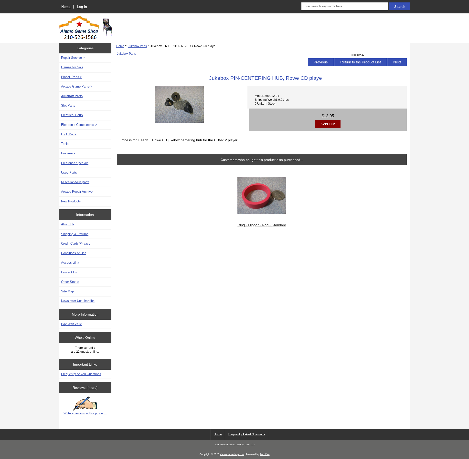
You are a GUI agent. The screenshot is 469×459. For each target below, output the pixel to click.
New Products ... (73, 201)
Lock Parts (68, 134)
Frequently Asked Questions (81, 374)
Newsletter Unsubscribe (78, 301)
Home (66, 7)
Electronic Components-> (79, 125)
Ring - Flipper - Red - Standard (261, 225)
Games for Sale (72, 67)
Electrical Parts (72, 115)
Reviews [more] (85, 387)
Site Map (67, 291)
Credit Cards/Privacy (75, 243)
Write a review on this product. (85, 413)
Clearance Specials (74, 163)
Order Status (70, 282)
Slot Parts (68, 105)
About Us (67, 224)
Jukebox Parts (137, 46)
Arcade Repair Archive (77, 191)
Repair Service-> (73, 58)
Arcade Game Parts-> (76, 86)
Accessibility (70, 262)
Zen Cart (265, 454)
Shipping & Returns (74, 234)
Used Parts (69, 172)
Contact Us (69, 272)
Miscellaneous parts (75, 182)
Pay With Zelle (71, 324)
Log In (82, 7)
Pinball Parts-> (71, 77)
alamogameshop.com (232, 454)
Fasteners (68, 153)
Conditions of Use (73, 253)
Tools (65, 144)
